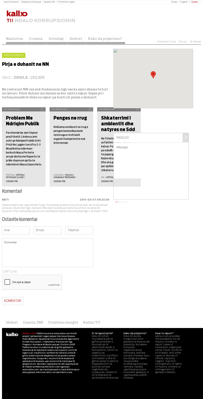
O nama (36, 39)
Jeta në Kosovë (11, 2)
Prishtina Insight (63, 322)
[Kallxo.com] (40, 16)
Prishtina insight (66, 2)
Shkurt (12, 322)
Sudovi (76, 39)
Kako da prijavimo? (105, 39)
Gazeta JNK (49, 2)
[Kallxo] (12, 334)
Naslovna (14, 39)
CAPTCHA (9, 271)
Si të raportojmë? (102, 333)
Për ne (183, 41)
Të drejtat (195, 41)
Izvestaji (56, 39)
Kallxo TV (92, 322)
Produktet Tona (166, 41)
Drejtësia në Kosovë (31, 2)
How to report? (164, 333)
